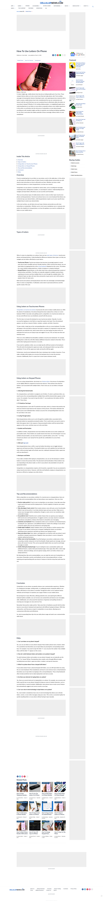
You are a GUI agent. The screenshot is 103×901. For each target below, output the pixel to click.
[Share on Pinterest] (58, 55)
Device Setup (76, 5)
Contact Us (48, 890)
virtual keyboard (42, 266)
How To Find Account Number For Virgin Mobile (80, 128)
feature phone (46, 381)
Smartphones (37, 60)
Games (19, 5)
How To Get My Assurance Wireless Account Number (80, 81)
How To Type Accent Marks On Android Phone (80, 136)
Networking (57, 5)
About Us (32, 888)
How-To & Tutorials (29, 60)
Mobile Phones (74, 172)
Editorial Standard (41, 888)
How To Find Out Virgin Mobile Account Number (79, 112)
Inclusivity (49, 888)
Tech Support (21, 8)
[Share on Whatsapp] (60, 55)
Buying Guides (47, 5)
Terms (31, 890)
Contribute (65, 888)
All (46, 8)
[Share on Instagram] (22, 776)
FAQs (19, 172)
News (12, 8)
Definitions (39, 8)
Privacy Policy (74, 888)
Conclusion (21, 170)
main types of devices (52, 255)
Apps (12, 5)
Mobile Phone (20, 60)
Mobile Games (74, 169)
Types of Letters (22, 161)
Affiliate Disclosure (40, 890)
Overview (20, 159)
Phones (28, 5)
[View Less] (27, 776)
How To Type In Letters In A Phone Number (59, 814)
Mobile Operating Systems (76, 175)
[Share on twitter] (55, 55)
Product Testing (57, 888)
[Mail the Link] (65, 55)
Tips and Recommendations (25, 168)
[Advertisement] (51, 897)
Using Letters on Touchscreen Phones (27, 164)
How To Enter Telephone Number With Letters (22, 795)
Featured (30, 8)
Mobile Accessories (75, 162)
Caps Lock (25, 443)
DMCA (55, 890)
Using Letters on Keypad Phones (26, 166)
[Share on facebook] (53, 55)
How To (86, 5)
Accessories (36, 5)
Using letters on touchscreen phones (26, 309)
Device (66, 5)
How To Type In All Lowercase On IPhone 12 (80, 89)
